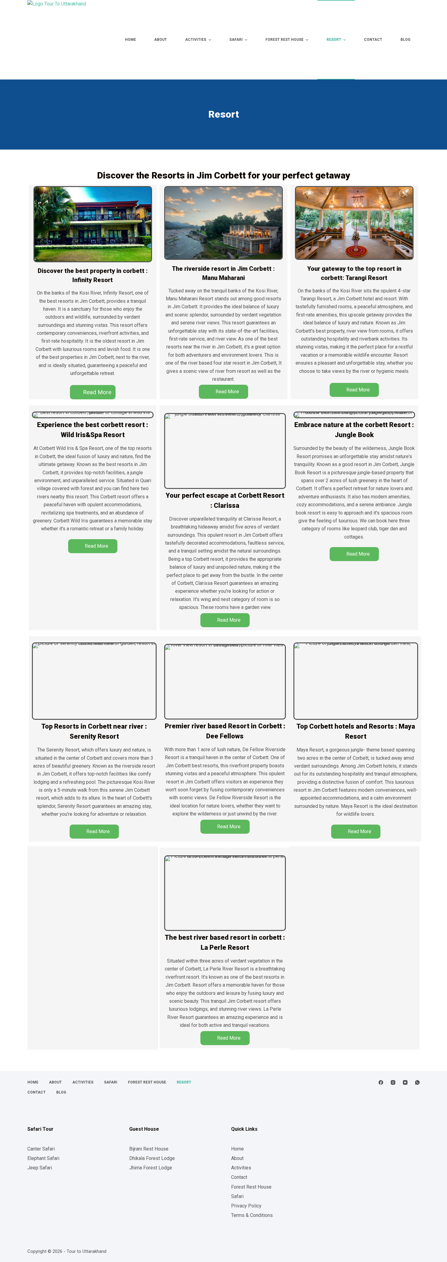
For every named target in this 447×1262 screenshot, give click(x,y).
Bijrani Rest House (148, 1149)
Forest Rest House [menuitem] (284, 39)
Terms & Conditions (252, 1215)
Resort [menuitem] (334, 39)
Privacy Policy (246, 1206)
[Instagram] (393, 1082)
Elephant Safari (43, 1158)
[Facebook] (381, 1082)
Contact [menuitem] (373, 39)
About (237, 1158)
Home (237, 1149)
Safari (237, 1196)
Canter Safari (41, 1149)
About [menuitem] (160, 39)
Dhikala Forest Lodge (152, 1158)
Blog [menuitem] (405, 39)
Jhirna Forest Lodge (150, 1168)
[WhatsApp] (417, 1082)
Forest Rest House (251, 1187)
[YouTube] (405, 1082)
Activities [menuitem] (195, 39)
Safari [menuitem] (236, 39)
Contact (239, 1177)
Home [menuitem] (130, 39)
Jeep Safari (39, 1168)
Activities (241, 1168)
